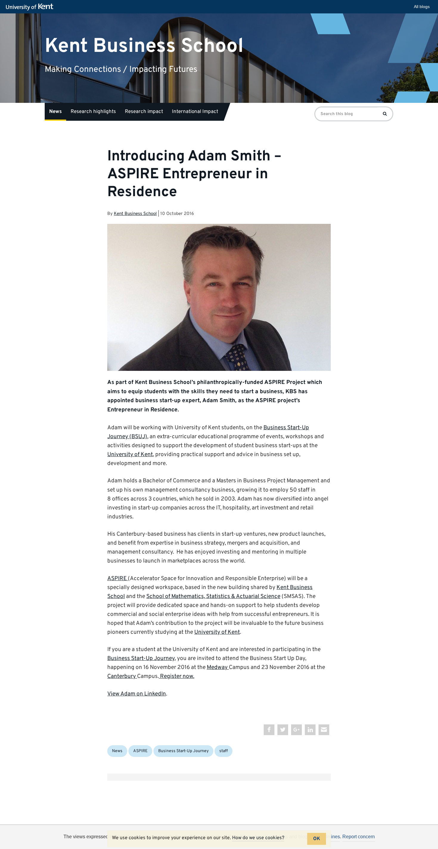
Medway (218, 667)
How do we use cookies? (258, 838)
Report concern (358, 836)
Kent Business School (144, 46)
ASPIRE (117, 578)
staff (223, 751)
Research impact (144, 112)
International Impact (195, 112)
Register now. (176, 676)
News (55, 112)
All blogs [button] (422, 6)
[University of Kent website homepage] (31, 7)
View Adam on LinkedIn (136, 694)
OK (316, 839)
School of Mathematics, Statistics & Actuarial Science (213, 596)
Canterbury (122, 676)
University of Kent (130, 454)
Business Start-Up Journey (141, 658)
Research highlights (93, 112)
